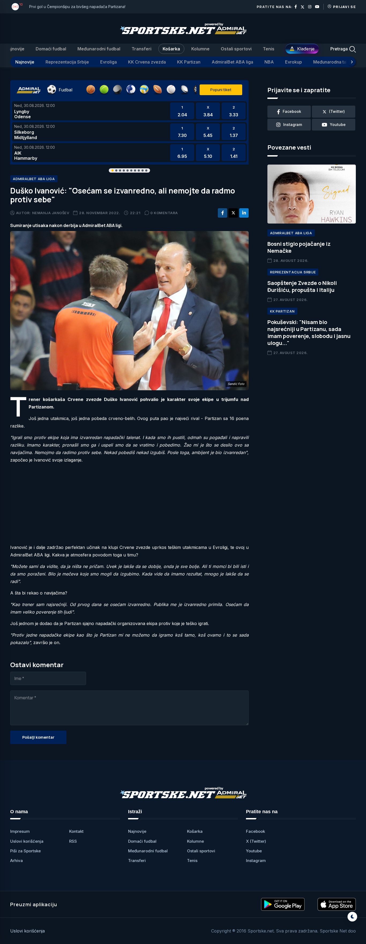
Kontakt (76, 831)
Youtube (254, 850)
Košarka (171, 48)
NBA (269, 62)
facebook (292, 111)
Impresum (20, 831)
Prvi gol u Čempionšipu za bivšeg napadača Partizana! (77, 6)
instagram (292, 124)
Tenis (268, 48)
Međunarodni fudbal (98, 48)
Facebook (255, 831)
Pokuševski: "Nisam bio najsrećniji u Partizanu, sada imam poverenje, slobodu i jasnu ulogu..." (308, 332)
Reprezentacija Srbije (67, 62)
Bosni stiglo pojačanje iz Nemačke (299, 247)
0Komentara (164, 213)
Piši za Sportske (25, 850)
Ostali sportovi (236, 48)
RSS (73, 841)
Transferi (141, 48)
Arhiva (16, 860)
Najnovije (14, 48)
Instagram (256, 860)
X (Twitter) (256, 841)
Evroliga (108, 62)
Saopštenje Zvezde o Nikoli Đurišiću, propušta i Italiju (302, 286)
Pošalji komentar (38, 737)
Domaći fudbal (51, 48)
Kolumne (200, 48)
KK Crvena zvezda (147, 62)
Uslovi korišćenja (26, 841)
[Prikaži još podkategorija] (352, 62)
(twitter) (337, 111)
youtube (338, 124)
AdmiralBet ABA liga (232, 62)
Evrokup (293, 62)
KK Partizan (188, 62)
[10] (15, 6)
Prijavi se (344, 7)
